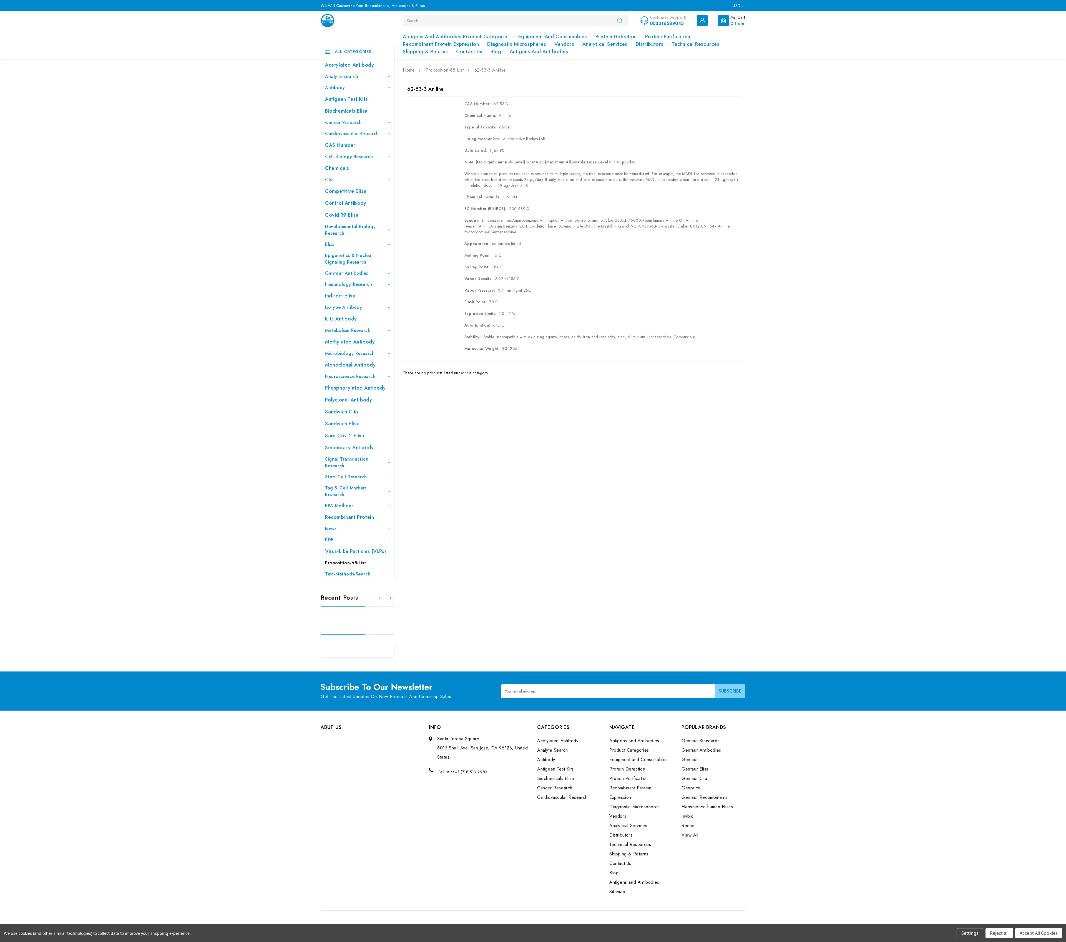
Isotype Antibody (343, 307)
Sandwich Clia (341, 411)
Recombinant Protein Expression (441, 44)
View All (690, 835)
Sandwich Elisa (342, 423)
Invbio (688, 816)
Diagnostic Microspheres (516, 44)
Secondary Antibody (349, 447)
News (330, 529)
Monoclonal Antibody (350, 364)
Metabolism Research (347, 330)
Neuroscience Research (350, 376)
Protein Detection (616, 36)
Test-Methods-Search (347, 574)
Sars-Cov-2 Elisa (344, 435)
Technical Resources (695, 44)
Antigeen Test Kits (346, 99)
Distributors (649, 44)
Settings (970, 933)
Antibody (335, 87)
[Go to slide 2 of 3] (379, 598)
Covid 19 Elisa (342, 215)
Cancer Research (343, 122)
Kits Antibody (341, 318)
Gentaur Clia (694, 778)
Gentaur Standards (701, 741)
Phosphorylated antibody (355, 388)
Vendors (564, 44)
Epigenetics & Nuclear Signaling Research (349, 258)
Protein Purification (667, 36)
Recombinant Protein (349, 517)
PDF (329, 540)
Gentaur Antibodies (346, 273)
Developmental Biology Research (350, 229)
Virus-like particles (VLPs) (355, 551)
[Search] (619, 20)
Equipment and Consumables (552, 36)
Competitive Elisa (345, 191)
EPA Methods (339, 505)
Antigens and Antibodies (539, 51)
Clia (329, 179)
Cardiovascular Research (352, 133)
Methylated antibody (350, 341)
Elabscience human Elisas (707, 807)
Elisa (330, 244)
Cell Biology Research (349, 156)
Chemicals (337, 168)
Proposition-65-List (345, 563)
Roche (688, 825)
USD (737, 5)
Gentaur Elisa (695, 769)
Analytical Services (604, 44)
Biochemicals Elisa (346, 111)
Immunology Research (348, 284)
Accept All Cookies (1039, 933)
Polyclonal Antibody (348, 399)
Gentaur (690, 759)
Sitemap (617, 891)
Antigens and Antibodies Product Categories (456, 36)
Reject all (999, 933)
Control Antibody (345, 203)
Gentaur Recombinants (705, 797)
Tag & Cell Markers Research (346, 491)
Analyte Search (341, 76)
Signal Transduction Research (346, 462)
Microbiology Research (350, 353)
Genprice (691, 788)
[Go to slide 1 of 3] (390, 598)
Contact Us (469, 51)
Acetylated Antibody (349, 65)
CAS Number (340, 145)
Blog (496, 51)
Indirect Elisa (340, 295)
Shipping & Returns (425, 51)
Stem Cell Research (346, 477)
